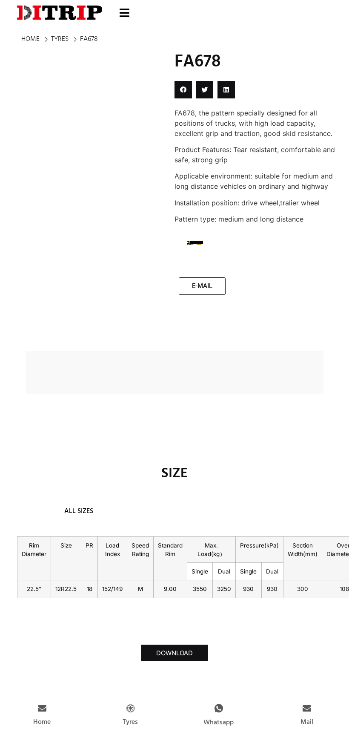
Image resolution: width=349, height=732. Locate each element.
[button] (183, 89)
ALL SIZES (78, 511)
